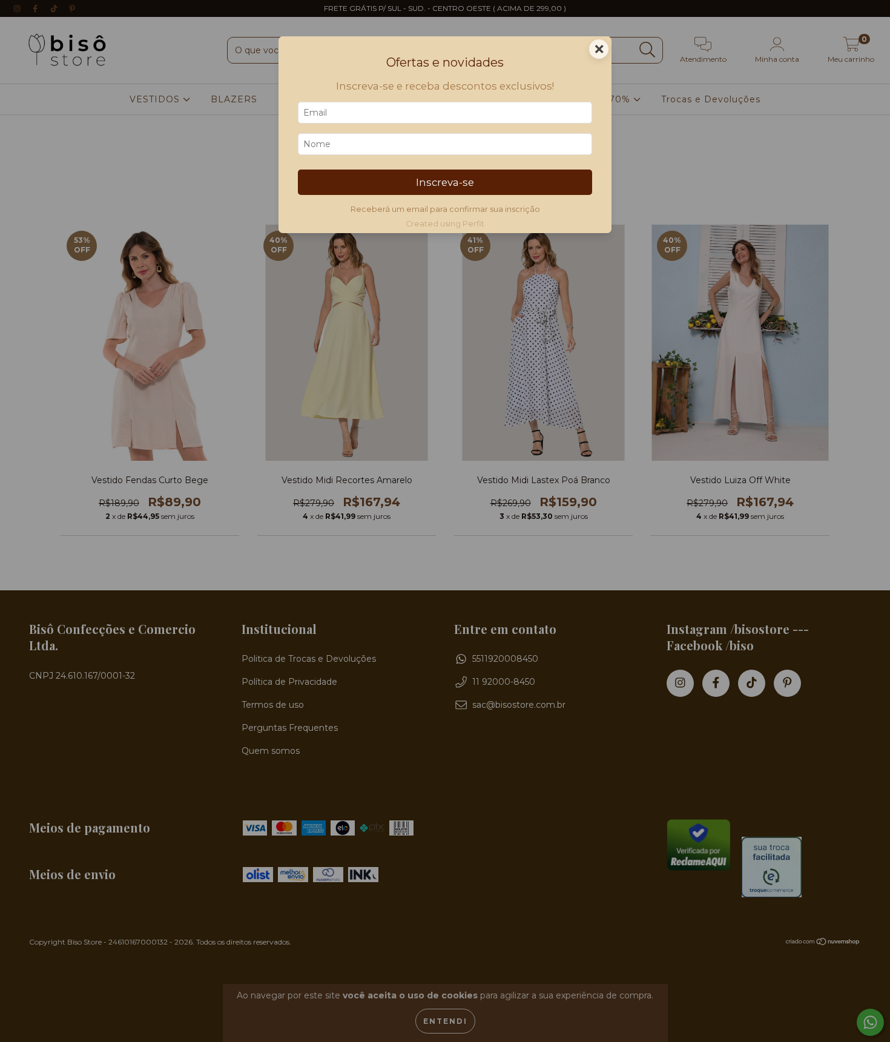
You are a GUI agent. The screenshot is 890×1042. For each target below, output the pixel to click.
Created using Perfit (445, 223)
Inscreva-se (445, 182)
